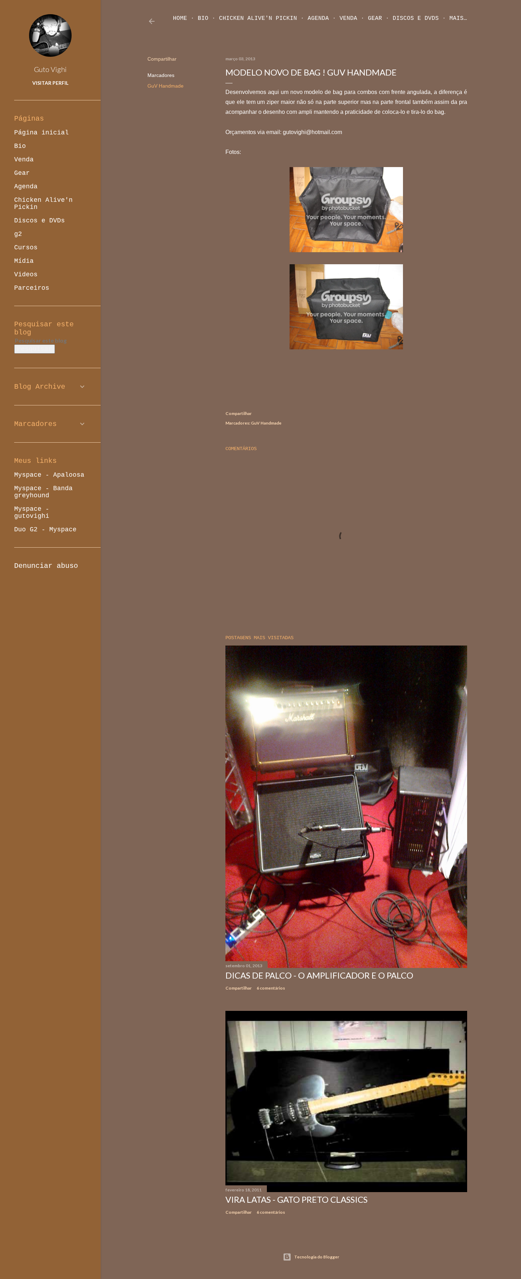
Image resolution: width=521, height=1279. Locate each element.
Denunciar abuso (46, 566)
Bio (203, 18)
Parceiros (31, 288)
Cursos (26, 247)
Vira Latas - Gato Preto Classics (296, 1199)
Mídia (24, 261)
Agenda (318, 18)
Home (180, 18)
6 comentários (271, 988)
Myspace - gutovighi (31, 512)
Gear (375, 18)
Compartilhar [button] (162, 59)
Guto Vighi (50, 69)
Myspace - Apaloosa (49, 474)
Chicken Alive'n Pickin (258, 18)
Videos (26, 274)
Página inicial (41, 132)
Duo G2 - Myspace (45, 529)
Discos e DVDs (416, 18)
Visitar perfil (50, 83)
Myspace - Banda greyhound (43, 492)
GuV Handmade (165, 86)
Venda (348, 18)
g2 (18, 234)
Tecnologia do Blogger (316, 1256)
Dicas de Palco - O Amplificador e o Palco (319, 975)
